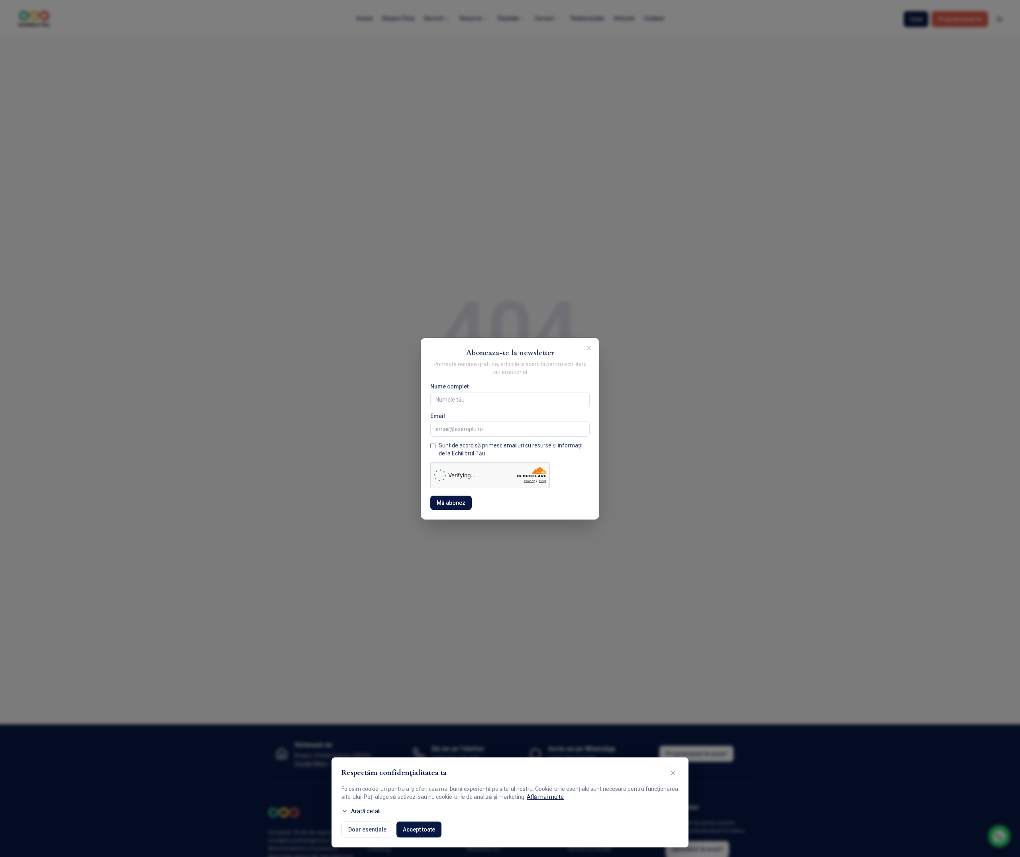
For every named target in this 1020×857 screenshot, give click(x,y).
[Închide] (673, 773)
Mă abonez (451, 503)
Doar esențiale (367, 829)
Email (437, 416)
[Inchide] (588, 348)
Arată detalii (366, 811)
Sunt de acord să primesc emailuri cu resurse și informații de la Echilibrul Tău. (511, 449)
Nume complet (449, 386)
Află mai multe (545, 797)
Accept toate (419, 829)
